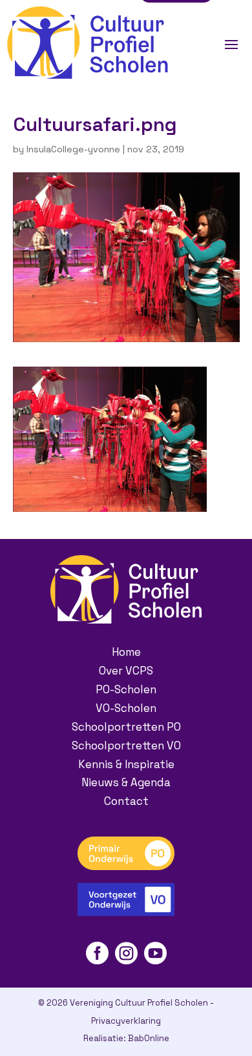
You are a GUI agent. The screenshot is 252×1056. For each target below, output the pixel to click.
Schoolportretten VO (126, 745)
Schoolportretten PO (126, 727)
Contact (126, 801)
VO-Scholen (126, 708)
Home (126, 652)
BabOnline (148, 1038)
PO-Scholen (126, 689)
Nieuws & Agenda (126, 782)
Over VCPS (126, 671)
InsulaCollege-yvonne (73, 149)
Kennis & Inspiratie (126, 764)
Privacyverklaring (126, 1020)
